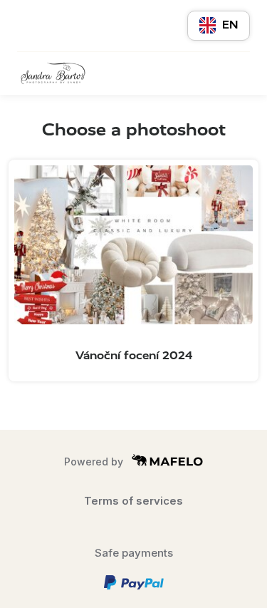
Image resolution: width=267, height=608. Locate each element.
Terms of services (133, 500)
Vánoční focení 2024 (133, 355)
